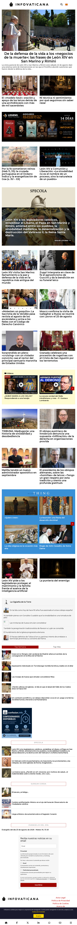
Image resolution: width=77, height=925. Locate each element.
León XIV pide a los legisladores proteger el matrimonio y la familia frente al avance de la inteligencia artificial (16, 585)
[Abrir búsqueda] (61, 4)
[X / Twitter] (27, 922)
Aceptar (38, 916)
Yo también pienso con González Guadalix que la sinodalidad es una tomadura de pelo (37, 616)
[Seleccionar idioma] (66, 4)
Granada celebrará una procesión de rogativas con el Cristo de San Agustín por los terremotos (57, 356)
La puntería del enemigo (55, 580)
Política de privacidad (41, 879)
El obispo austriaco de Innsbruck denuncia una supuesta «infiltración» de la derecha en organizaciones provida (57, 436)
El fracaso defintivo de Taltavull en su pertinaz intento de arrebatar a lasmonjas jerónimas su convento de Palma (38, 638)
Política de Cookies (61, 904)
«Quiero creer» (11, 518)
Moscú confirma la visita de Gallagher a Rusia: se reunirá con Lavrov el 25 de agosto (57, 314)
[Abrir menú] (71, 922)
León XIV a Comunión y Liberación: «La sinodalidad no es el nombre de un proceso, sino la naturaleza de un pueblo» (56, 174)
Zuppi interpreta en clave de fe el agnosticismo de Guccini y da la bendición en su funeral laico (57, 276)
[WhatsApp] (49, 922)
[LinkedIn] (38, 922)
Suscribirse (38, 885)
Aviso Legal (60, 898)
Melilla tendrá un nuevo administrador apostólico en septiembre (19, 473)
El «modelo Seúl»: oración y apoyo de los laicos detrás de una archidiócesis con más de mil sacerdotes (19, 101)
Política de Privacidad (61, 901)
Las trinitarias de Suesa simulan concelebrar (28, 623)
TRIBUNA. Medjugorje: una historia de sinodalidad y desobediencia (18, 434)
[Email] (60, 922)
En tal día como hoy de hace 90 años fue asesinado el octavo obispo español (41, 610)
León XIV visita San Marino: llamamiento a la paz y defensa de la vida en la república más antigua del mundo (18, 277)
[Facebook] (17, 922)
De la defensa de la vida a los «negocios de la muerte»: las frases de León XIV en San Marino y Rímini (38, 57)
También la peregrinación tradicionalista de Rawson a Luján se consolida (34, 628)
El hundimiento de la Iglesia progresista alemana (24, 632)
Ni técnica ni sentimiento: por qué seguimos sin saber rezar (56, 100)
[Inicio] (6, 922)
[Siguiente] (72, 388)
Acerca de (61, 906)
